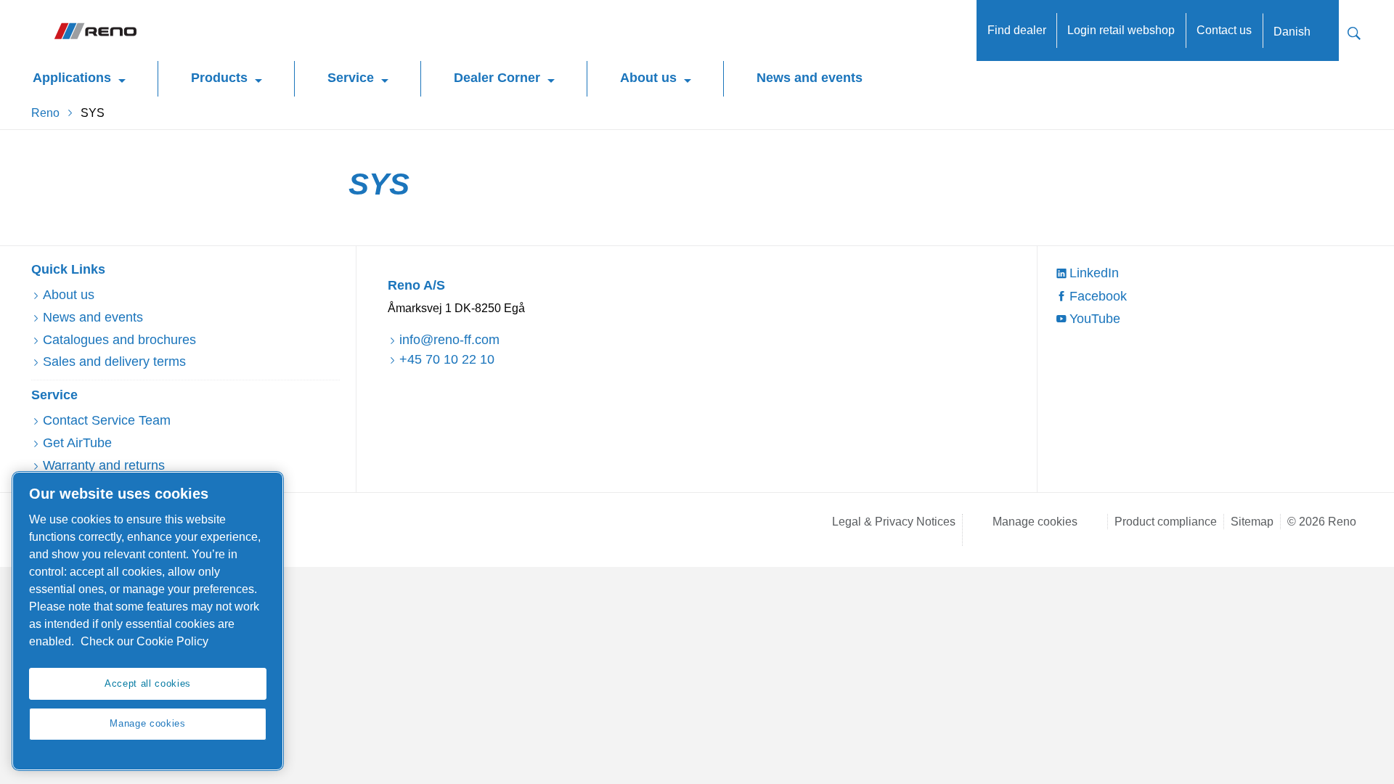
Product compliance (1165, 521)
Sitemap (1252, 521)
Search (1354, 31)
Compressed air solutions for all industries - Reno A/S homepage (94, 30)
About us (648, 77)
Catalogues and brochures (119, 339)
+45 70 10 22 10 (446, 359)
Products (219, 77)
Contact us (1224, 30)
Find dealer (1016, 30)
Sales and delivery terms (114, 361)
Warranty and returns (104, 465)
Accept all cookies (148, 683)
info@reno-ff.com (449, 339)
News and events (810, 77)
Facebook (1098, 296)
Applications (72, 77)
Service (350, 77)
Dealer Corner (497, 77)
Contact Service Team (107, 420)
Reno (45, 113)
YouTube (1094, 318)
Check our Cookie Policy (144, 641)
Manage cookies (1034, 521)
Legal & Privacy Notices (893, 521)
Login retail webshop (1121, 30)
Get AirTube (77, 443)
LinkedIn (1094, 273)
